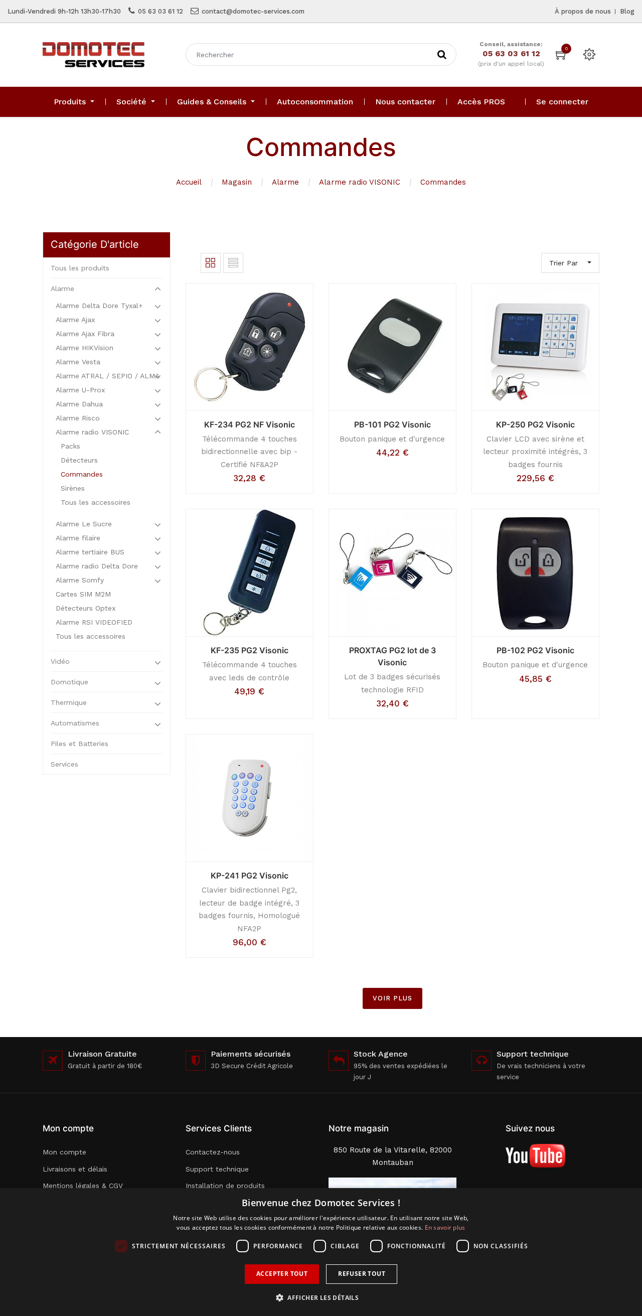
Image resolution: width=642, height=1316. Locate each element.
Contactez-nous (213, 1152)
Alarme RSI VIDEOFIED (94, 622)
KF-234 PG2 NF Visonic (249, 424)
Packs (70, 446)
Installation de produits (225, 1186)
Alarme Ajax (75, 320)
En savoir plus (445, 1227)
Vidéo (60, 661)
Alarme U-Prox (80, 390)
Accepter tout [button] (281, 1273)
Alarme (285, 182)
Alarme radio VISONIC (359, 182)
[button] (321, 1297)
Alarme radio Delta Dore (97, 566)
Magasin (237, 182)
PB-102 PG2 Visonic (535, 650)
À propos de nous (583, 11)
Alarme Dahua (79, 404)
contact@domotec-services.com (253, 11)
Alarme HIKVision (84, 348)
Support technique (217, 1169)
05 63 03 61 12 (160, 11)
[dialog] (321, 1252)
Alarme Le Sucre (84, 524)
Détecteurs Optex (85, 608)
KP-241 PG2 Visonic (249, 875)
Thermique (69, 702)
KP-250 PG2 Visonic (535, 424)
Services (64, 764)
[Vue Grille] (211, 263)
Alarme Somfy (80, 580)
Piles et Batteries (79, 744)
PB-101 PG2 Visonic (392, 424)
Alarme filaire (78, 538)
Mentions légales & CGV (83, 1186)
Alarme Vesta (78, 362)
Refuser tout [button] (361, 1273)
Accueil (189, 182)
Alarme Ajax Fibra (85, 334)
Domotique (69, 682)
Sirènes (73, 488)
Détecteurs (79, 460)
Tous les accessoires (95, 502)
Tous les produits (80, 268)
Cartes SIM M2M (83, 594)
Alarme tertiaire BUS (90, 552)
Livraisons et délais (75, 1169)
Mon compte (64, 1152)
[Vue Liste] (233, 263)
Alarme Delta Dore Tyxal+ (99, 306)
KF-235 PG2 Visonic (249, 650)
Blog (627, 11)
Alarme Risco (78, 418)
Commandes (443, 182)
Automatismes (75, 723)
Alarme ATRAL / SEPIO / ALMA (107, 376)
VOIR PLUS (392, 998)
